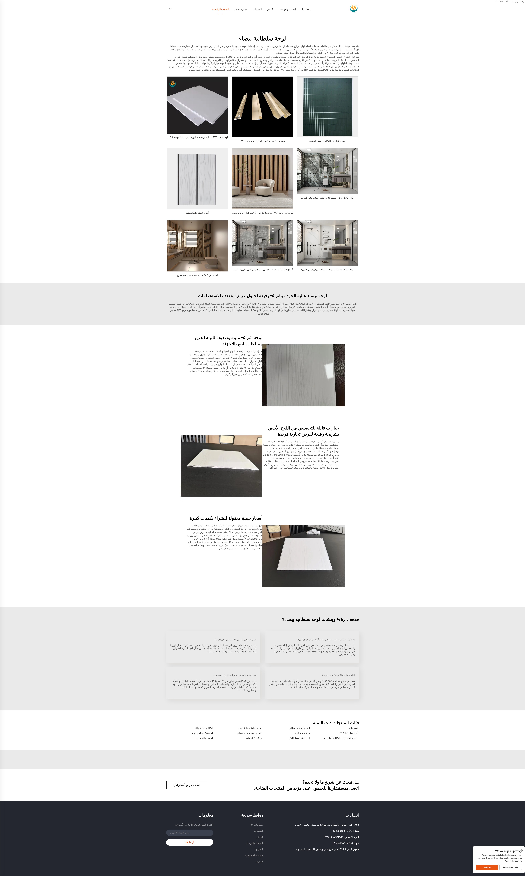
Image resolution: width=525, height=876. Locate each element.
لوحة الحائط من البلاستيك (250, 728)
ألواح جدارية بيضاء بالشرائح (249, 733)
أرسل (191, 842)
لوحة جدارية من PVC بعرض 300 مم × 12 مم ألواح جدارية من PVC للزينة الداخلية (254, 213)
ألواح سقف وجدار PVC (299, 738)
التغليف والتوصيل (287, 9)
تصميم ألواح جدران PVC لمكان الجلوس (340, 738)
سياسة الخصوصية (254, 855)
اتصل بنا (306, 9)
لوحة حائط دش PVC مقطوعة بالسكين (327, 141)
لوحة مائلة (353, 728)
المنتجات (257, 9)
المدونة (259, 861)
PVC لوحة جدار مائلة (204, 728)
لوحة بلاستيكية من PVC (299, 728)
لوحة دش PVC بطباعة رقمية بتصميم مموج (197, 275)
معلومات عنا (241, 9)
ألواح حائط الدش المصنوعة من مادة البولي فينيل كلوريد (327, 197)
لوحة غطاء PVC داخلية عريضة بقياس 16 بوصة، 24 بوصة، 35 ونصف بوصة (193, 137)
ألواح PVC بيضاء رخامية (202, 733)
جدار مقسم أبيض (302, 733)
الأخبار (270, 9)
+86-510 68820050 (343, 830)
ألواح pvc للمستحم (205, 738)
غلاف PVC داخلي (254, 738)
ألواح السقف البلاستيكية (197, 213)
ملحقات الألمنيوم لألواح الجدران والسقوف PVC (262, 141)
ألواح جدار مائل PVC (349, 733)
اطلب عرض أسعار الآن (186, 785)
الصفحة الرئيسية (220, 9)
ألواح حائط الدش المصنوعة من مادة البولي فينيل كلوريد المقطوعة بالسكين (257, 269)
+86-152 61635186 (343, 843)
